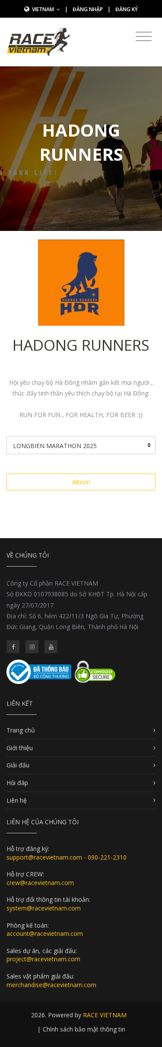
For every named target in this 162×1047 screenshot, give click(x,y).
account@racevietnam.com (44, 933)
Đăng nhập (88, 9)
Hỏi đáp (17, 783)
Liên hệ (16, 800)
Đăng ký (126, 9)
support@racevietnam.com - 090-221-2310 (66, 857)
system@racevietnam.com (43, 908)
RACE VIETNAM (105, 1015)
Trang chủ (20, 730)
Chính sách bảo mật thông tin (84, 1029)
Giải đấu (17, 765)
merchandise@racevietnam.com (51, 985)
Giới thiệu (19, 748)
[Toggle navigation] (143, 36)
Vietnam (43, 9)
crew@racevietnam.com (40, 883)
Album (81, 481)
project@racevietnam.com (43, 959)
